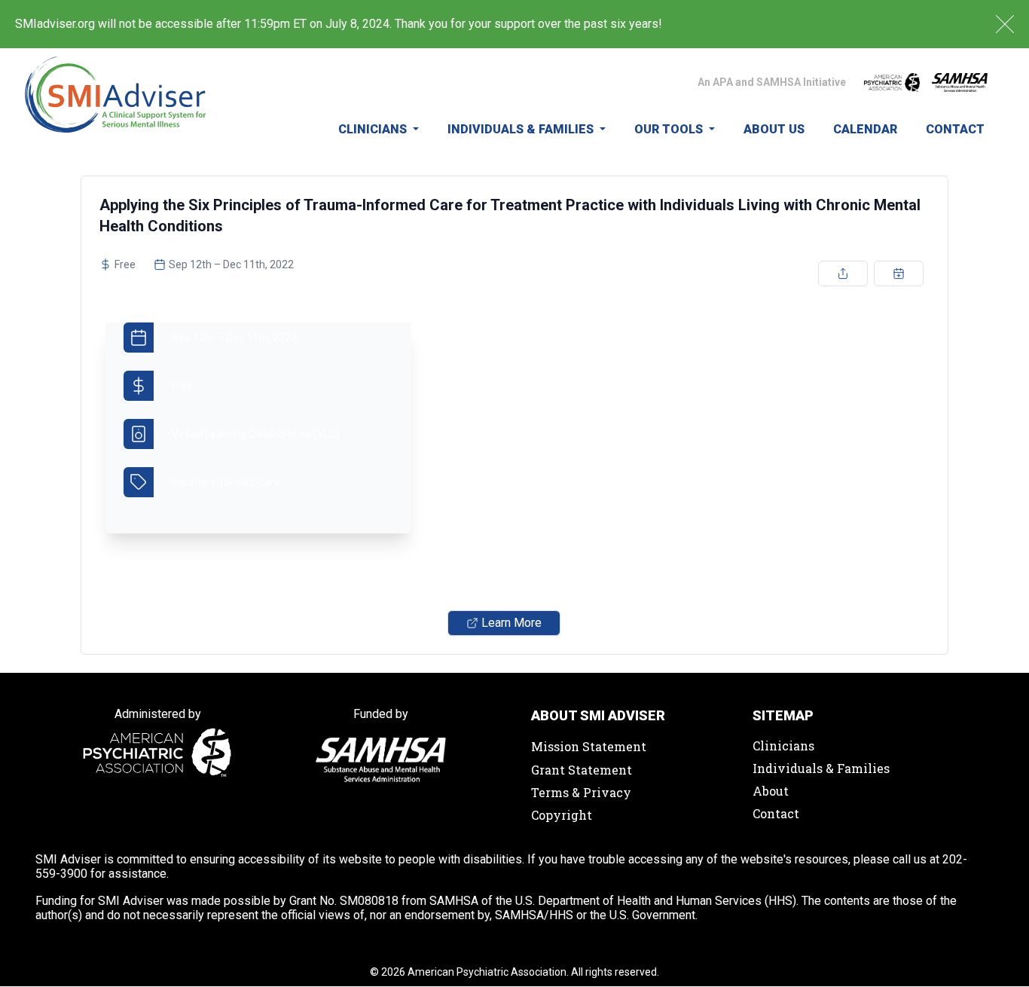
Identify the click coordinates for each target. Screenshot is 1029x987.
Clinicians (374, 129)
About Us (774, 129)
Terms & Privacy (581, 792)
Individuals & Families (522, 129)
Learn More (511, 623)
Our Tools (670, 129)
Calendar (865, 129)
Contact (955, 129)
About (771, 791)
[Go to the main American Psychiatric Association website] (892, 82)
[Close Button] (1005, 24)
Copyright (561, 815)
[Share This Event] (843, 273)
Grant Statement (581, 770)
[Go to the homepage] (115, 102)
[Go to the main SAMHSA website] (960, 82)
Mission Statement (588, 746)
